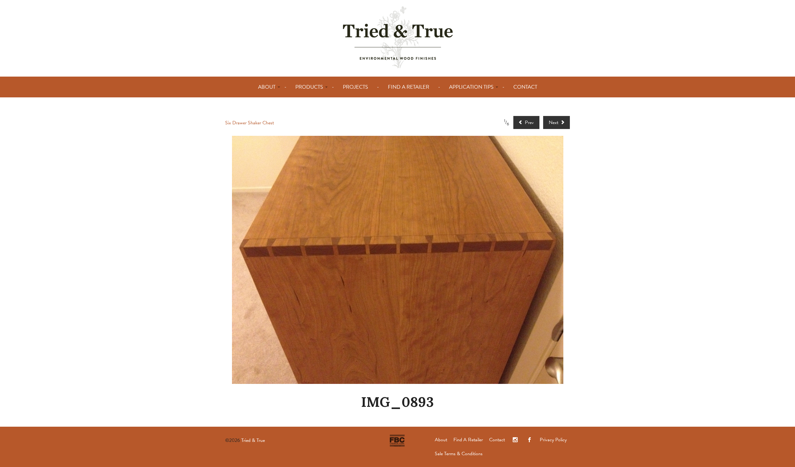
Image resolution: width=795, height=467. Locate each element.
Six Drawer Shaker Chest (249, 123)
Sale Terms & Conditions (459, 453)
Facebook (529, 440)
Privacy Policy (553, 439)
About (441, 439)
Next (554, 122)
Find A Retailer (468, 439)
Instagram (515, 440)
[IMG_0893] (397, 260)
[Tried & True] (398, 36)
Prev (529, 122)
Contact (497, 439)
